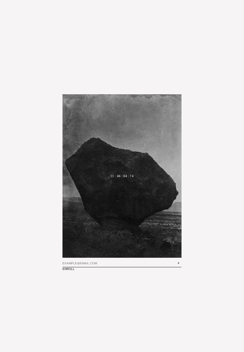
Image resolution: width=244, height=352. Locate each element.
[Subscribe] (178, 263)
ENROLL (70, 269)
